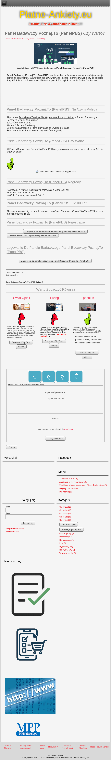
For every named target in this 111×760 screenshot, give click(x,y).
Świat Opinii (21, 298)
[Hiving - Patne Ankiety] (54, 307)
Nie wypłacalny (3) (67, 550)
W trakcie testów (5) (67, 553)
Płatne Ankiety (11, 39)
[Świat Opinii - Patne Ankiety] (21, 307)
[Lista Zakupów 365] (30, 675)
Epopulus (87, 298)
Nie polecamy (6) (66, 540)
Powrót (12, 447)
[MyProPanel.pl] (28, 738)
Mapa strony (42, 746)
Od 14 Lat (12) (65, 510)
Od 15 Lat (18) (65, 513)
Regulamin (53, 747)
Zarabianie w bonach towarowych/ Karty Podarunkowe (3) (83, 485)
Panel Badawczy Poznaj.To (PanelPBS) (31, 39)
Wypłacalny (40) (66, 547)
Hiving (54, 298)
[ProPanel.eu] (30, 715)
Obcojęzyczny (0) (66, 533)
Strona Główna (7, 746)
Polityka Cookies (83, 746)
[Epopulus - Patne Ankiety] (87, 307)
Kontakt (105, 747)
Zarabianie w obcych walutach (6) (73, 482)
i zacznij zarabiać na (32, 236)
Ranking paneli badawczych (25, 746)
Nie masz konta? (13, 532)
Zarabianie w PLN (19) (68, 479)
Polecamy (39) (65, 537)
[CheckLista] (30, 620)
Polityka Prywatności (67, 746)
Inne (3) (62, 543)
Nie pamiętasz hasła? (15, 528)
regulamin (68, 429)
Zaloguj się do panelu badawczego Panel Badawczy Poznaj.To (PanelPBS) (55, 261)
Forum (99, 747)
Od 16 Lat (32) (65, 517)
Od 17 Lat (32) (65, 520)
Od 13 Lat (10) (65, 507)
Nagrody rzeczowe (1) (68, 488)
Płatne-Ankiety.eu (55, 14)
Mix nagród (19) (65, 492)
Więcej (21, 346)
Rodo (92, 747)
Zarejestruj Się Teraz (21, 342)
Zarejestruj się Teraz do (55, 231)
